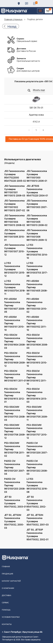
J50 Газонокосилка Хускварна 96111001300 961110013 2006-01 (37, 176)
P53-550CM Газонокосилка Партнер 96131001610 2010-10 (37, 359)
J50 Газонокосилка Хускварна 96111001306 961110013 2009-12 (37, 235)
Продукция (7, 574)
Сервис (5, 602)
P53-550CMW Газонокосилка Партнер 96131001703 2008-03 (14, 413)
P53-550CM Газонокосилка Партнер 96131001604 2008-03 (15, 341)
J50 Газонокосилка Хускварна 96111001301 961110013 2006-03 (14, 190)
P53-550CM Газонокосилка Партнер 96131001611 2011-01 (15, 376)
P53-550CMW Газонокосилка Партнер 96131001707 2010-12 (37, 431)
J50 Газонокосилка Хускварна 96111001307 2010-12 (14, 249)
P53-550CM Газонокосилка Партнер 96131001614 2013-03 (37, 395)
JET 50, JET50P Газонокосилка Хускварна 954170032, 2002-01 (37, 534)
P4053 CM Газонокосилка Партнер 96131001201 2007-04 (14, 467)
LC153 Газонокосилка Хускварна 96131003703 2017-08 (37, 269)
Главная (6, 566)
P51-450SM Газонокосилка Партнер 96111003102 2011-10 (36, 323)
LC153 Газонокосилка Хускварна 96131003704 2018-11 (14, 287)
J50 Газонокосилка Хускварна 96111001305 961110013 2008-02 (37, 220)
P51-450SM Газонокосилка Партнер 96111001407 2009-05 (14, 305)
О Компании (8, 588)
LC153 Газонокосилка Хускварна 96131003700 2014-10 (37, 251)
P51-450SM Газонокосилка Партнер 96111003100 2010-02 (37, 305)
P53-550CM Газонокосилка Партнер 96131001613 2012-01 (14, 395)
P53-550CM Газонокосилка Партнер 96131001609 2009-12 (15, 359)
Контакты (26, 3)
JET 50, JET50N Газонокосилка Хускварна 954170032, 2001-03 (38, 520)
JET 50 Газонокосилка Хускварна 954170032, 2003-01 (15, 501)
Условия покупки (11, 617)
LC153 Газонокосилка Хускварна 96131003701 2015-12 (14, 269)
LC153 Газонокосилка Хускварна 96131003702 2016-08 (37, 485)
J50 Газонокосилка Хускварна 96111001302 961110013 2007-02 (14, 205)
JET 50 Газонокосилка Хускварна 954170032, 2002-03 (36, 503)
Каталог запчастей (11, 581)
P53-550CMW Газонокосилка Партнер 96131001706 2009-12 (14, 431)
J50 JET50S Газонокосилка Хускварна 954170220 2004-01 (37, 190)
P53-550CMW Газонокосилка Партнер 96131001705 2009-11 (37, 413)
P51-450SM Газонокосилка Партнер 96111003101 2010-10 (14, 323)
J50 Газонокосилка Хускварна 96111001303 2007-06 (37, 205)
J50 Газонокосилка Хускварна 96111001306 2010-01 (14, 235)
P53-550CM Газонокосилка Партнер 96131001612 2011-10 (36, 377)
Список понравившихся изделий (34, 3)
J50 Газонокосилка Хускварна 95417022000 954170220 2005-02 (15, 176)
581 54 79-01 (36, 108)
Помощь (6, 610)
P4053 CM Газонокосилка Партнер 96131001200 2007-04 (37, 449)
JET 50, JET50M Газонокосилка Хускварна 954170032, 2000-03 (14, 521)
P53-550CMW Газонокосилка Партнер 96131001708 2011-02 (14, 449)
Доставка (18, 3)
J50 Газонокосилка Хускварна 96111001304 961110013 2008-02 (14, 220)
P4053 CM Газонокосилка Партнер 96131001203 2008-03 (14, 485)
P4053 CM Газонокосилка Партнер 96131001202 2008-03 (37, 467)
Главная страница (13, 19)
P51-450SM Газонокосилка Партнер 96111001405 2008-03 (37, 287)
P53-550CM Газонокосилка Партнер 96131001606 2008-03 (37, 341)
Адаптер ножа (36, 115)
